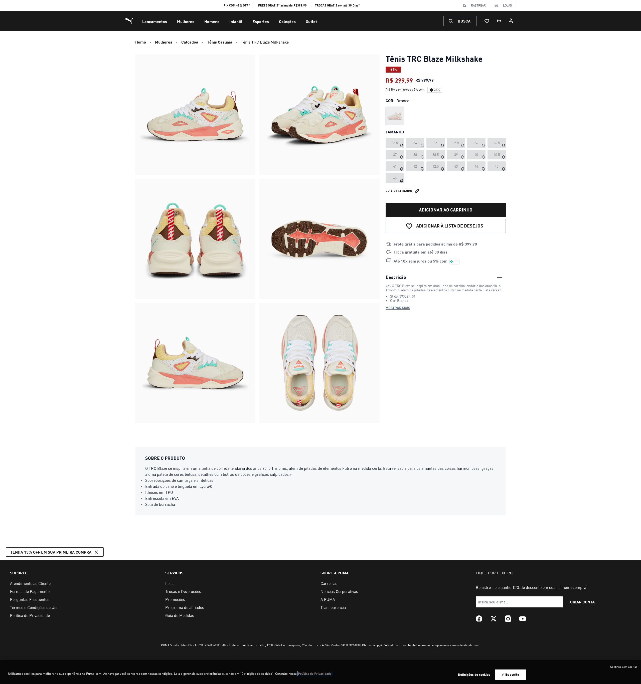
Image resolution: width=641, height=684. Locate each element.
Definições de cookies (474, 674)
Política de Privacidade (315, 673)
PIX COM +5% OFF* (237, 5)
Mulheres (185, 21)
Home (140, 42)
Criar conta (582, 601)
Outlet (311, 21)
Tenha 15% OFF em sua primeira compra (50, 552)
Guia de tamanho (399, 191)
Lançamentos (154, 21)
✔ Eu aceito (510, 674)
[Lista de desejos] (487, 21)
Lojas (507, 5)
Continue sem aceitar (623, 666)
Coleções (287, 21)
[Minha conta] (511, 21)
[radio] (395, 116)
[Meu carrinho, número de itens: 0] (499, 21)
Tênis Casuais (219, 42)
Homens (211, 21)
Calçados (189, 42)
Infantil (235, 21)
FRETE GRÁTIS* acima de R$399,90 (282, 5)
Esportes (260, 21)
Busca (464, 21)
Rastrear (478, 5)
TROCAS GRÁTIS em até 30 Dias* (337, 5)
